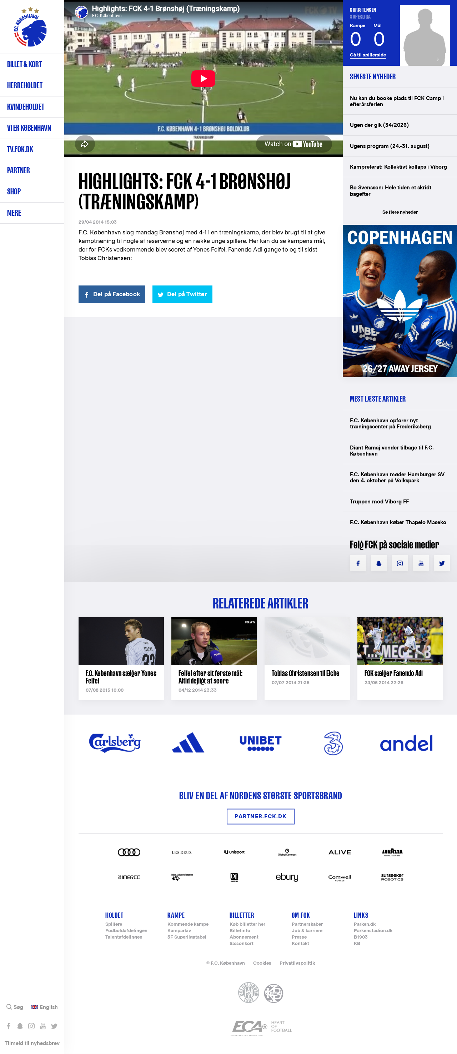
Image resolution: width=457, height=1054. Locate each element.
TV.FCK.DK (20, 149)
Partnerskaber (307, 924)
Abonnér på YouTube (42, 1026)
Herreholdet (24, 85)
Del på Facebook (116, 294)
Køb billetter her (247, 924)
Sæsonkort (241, 943)
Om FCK (301, 915)
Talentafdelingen (123, 937)
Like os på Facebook (8, 1026)
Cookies (262, 963)
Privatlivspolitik (297, 963)
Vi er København (29, 128)
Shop (14, 191)
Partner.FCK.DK (261, 817)
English (49, 1007)
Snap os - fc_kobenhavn (20, 1026)
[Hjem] (30, 30)
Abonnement (244, 937)
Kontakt (300, 943)
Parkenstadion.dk (373, 931)
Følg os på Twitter (54, 1026)
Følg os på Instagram (31, 1026)
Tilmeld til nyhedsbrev (32, 1043)
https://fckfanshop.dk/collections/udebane (400, 228)
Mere (14, 213)
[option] (203, 78)
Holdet (114, 915)
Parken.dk (365, 924)
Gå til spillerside (368, 55)
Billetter (242, 915)
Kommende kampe (188, 924)
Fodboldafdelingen (126, 931)
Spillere (113, 924)
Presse (299, 937)
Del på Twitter (187, 294)
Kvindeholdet (25, 106)
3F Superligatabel (186, 937)
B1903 (361, 937)
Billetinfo (240, 931)
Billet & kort (24, 64)
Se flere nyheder (400, 212)
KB (357, 943)
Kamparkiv (179, 931)
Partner (18, 170)
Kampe (176, 915)
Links (361, 915)
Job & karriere (307, 931)
